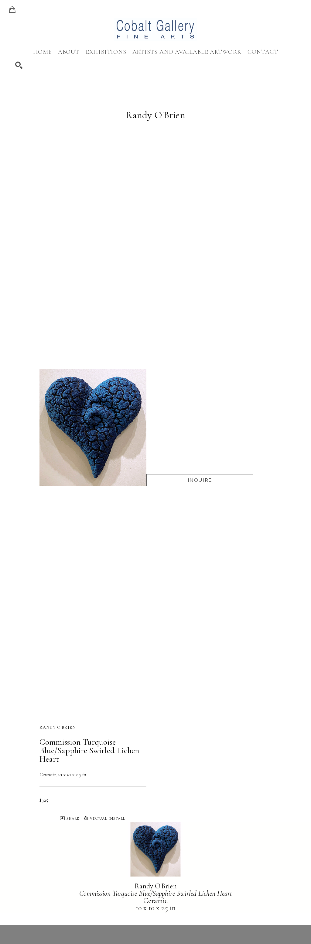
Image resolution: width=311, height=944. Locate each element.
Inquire (200, 480)
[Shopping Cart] (12, 9)
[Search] (18, 65)
